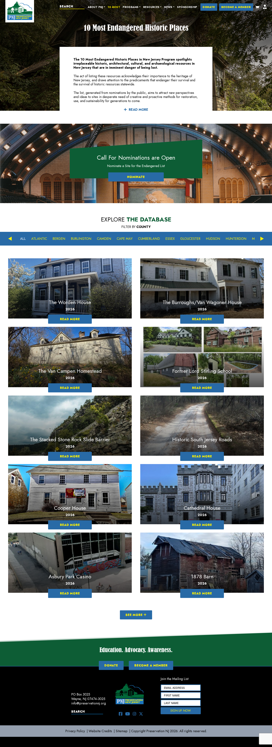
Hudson (213, 238)
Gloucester (190, 238)
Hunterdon (236, 238)
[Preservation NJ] (19, 10)
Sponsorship (187, 7)
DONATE (209, 7)
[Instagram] (134, 714)
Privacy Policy (75, 731)
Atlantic (39, 238)
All (23, 238)
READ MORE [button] (138, 109)
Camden (104, 238)
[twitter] (141, 714)
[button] (96, 7)
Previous (10, 239)
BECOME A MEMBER (236, 7)
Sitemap (121, 731)
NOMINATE (136, 177)
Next (262, 239)
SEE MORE (134, 615)
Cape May (124, 238)
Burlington (81, 238)
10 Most (114, 7)
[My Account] (265, 7)
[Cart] (257, 7)
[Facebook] (120, 714)
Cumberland (149, 238)
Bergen (59, 238)
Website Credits (100, 731)
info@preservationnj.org (88, 703)
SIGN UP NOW (180, 710)
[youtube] (127, 714)
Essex (170, 238)
